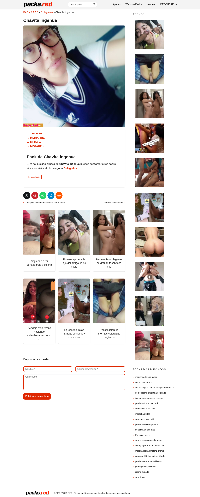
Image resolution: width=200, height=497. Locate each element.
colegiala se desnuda (145, 429)
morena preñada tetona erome (149, 451)
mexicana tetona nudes (146, 377)
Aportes (116, 4)
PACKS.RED (30, 12)
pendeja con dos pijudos (146, 424)
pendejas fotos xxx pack (146, 403)
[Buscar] (94, 4)
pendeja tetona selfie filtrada (148, 461)
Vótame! (151, 4)
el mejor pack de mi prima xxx (149, 445)
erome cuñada (142, 472)
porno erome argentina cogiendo (150, 393)
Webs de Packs (133, 4)
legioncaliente (34, 177)
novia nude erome (143, 382)
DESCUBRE (167, 4)
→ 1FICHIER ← (36, 133)
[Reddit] (59, 195)
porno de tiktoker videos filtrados (150, 456)
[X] (26, 195)
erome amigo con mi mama (148, 440)
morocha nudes (142, 414)
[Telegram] (50, 195)
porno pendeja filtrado (145, 466)
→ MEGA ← (34, 142)
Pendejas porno (142, 435)
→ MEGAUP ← (36, 146)
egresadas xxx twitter (145, 419)
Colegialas (47, 12)
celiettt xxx (140, 477)
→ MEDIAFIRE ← (37, 137)
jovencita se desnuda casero (149, 398)
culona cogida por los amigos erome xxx (154, 387)
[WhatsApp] (42, 195)
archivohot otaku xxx (145, 408)
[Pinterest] (34, 195)
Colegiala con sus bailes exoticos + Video (45, 202)
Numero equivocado (113, 202)
